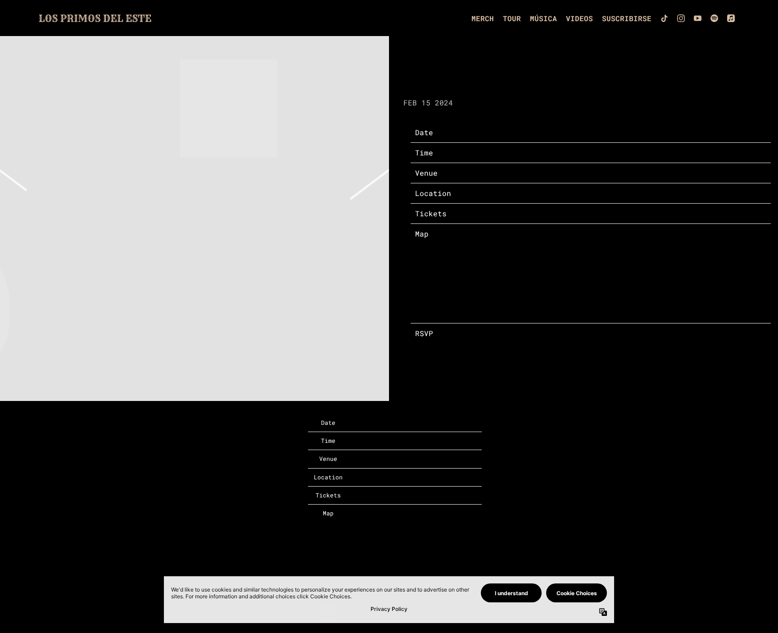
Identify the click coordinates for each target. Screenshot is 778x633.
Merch (482, 18)
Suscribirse (626, 18)
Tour (512, 18)
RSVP (506, 333)
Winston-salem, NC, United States (569, 193)
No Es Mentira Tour (537, 173)
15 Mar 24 (517, 132)
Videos (579, 18)
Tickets (513, 213)
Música (543, 18)
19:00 (508, 152)
